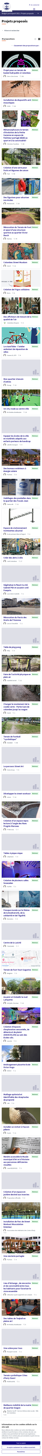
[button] (35, 39)
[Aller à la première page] (16, 7)
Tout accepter (21, 1443)
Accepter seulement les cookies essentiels (21, 1447)
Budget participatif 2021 (11, 13)
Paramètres (21, 1452)
